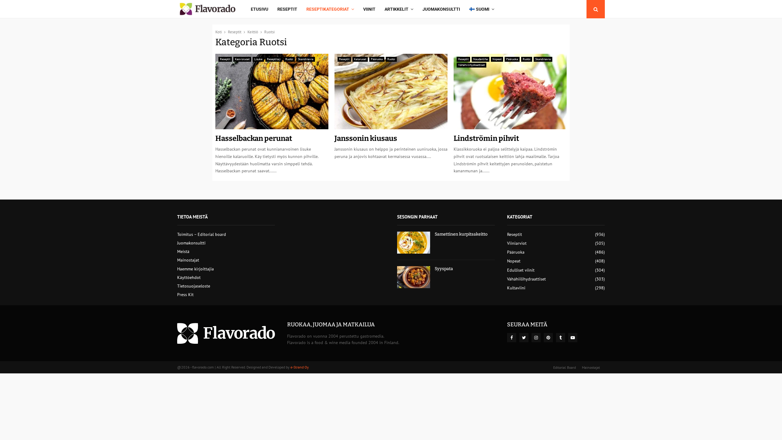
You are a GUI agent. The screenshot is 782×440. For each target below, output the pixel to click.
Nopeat (497, 59)
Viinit (369, 9)
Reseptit (287, 9)
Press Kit (185, 294)
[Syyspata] (413, 277)
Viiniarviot (517, 243)
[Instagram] (536, 337)
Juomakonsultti (441, 9)
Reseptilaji (274, 59)
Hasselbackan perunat (253, 138)
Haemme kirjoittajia (195, 269)
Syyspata (444, 268)
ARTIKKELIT (396, 9)
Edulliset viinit (521, 270)
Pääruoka (377, 59)
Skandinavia (305, 59)
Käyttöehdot (189, 277)
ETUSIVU (259, 9)
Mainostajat (188, 260)
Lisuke (258, 59)
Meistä (183, 251)
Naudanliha (480, 59)
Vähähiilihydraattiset (471, 65)
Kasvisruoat (242, 59)
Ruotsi (289, 59)
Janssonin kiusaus (365, 138)
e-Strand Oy (300, 367)
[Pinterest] (548, 337)
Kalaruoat (360, 59)
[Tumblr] (560, 337)
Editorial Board (564, 367)
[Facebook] (511, 337)
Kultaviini (516, 288)
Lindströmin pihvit (486, 138)
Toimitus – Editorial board (201, 234)
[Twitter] (523, 337)
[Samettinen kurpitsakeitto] (413, 243)
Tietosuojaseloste (193, 286)
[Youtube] (572, 337)
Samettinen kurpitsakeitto (461, 234)
